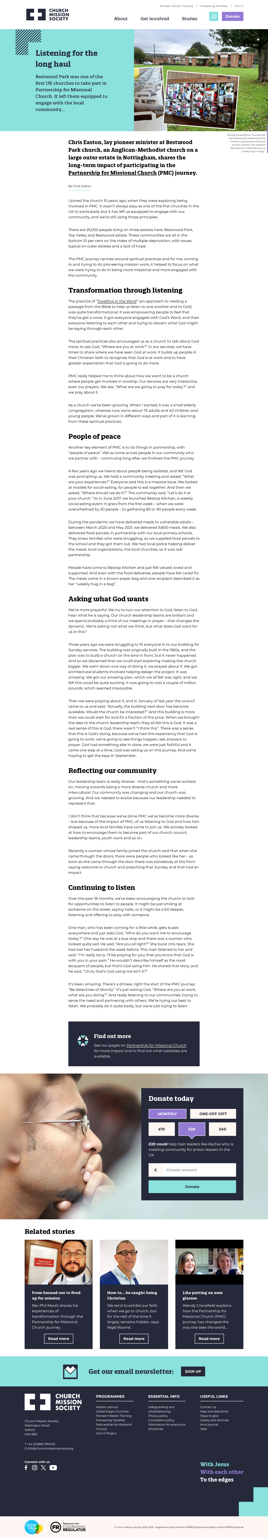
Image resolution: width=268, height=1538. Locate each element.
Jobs (203, 1429)
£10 (161, 1129)
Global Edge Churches (112, 1411)
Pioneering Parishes (214, 6)
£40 (222, 1129)
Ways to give (209, 1416)
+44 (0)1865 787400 (41, 1444)
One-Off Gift (213, 1114)
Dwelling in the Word (117, 301)
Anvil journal (209, 1424)
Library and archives (214, 1420)
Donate (233, 16)
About (121, 18)
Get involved (155, 18)
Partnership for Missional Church (112, 173)
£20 (191, 1129)
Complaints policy (161, 1420)
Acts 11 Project (106, 1433)
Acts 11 (239, 6)
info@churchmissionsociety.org (50, 1448)
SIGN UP (193, 1371)
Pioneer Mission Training (176, 6)
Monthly (167, 1114)
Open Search (213, 16)
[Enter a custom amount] (199, 1170)
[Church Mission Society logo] (50, 14)
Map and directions (214, 1411)
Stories (189, 18)
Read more (58, 1338)
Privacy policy (158, 1416)
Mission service (107, 1407)
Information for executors (166, 1424)
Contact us (208, 1407)
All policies (155, 1429)
